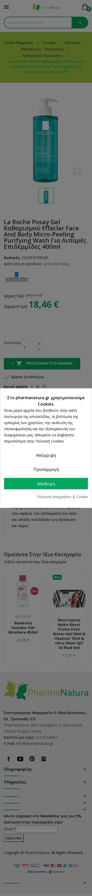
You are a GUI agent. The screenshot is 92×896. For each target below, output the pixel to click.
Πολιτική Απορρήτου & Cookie (62, 496)
